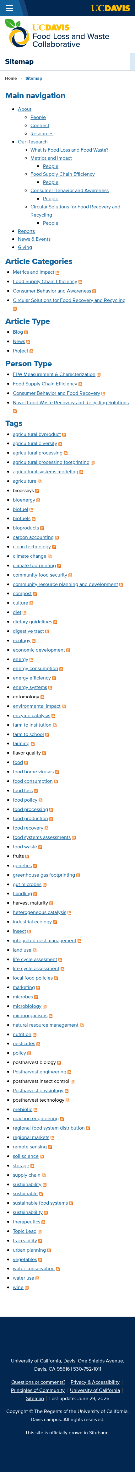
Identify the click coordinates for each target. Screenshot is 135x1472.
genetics (22, 865)
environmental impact (37, 706)
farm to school (28, 734)
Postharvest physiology (38, 1090)
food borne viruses (33, 771)
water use (23, 1277)
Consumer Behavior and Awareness (69, 190)
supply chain (26, 1175)
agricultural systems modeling (45, 471)
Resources (41, 133)
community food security (40, 574)
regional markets (31, 1137)
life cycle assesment (35, 959)
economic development (39, 649)
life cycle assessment (36, 968)
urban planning (29, 1250)
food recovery (28, 827)
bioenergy (24, 499)
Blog (18, 332)
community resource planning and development (65, 584)
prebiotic (22, 1109)
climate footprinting (34, 565)
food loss (23, 790)
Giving (25, 247)
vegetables (25, 1259)
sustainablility (28, 1212)
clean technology (32, 546)
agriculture (24, 481)
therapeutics (26, 1221)
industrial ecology (32, 921)
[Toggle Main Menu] (9, 8)
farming (21, 743)
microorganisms (30, 1015)
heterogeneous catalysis (39, 912)
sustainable (25, 1193)
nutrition (22, 1034)
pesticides (24, 1043)
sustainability (27, 1184)
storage (21, 1165)
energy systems (30, 687)
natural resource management (45, 1025)
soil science (26, 1156)
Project (20, 350)
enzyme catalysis (31, 715)
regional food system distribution (49, 1127)
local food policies (33, 977)
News (19, 341)
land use (22, 950)
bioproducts (26, 527)
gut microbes (27, 884)
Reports (26, 231)
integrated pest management (44, 940)
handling (22, 893)
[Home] (58, 34)
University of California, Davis (43, 1360)
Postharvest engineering (39, 1071)
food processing (30, 809)
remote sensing (30, 1146)
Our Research (33, 141)
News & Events (34, 239)
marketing (24, 987)
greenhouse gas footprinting (44, 874)
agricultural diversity (35, 443)
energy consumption (35, 668)
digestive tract (28, 631)
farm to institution (32, 724)
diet (17, 612)
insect (19, 931)
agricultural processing (37, 452)
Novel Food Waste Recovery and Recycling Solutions (71, 402)
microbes (23, 996)
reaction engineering (36, 1118)
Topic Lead (24, 1231)
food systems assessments (42, 837)
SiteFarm (99, 1432)
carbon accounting (33, 537)
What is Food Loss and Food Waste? (69, 149)
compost (22, 593)
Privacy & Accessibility (95, 1382)
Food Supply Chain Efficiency (62, 174)
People (38, 117)
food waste (25, 846)
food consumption (33, 781)
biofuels (21, 518)
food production (30, 818)
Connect (39, 125)
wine (18, 1287)
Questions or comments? (38, 1382)
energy (20, 659)
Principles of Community (38, 1390)
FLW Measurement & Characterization (54, 374)
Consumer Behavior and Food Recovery (56, 393)
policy (19, 1052)
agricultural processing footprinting (51, 462)
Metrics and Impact (51, 158)
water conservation (34, 1268)
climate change (29, 556)
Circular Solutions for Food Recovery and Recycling (69, 300)
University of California (95, 1390)
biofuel (20, 509)
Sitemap (35, 1398)
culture (20, 602)
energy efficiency (32, 677)
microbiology (27, 1006)
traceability (25, 1240)
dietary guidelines (32, 621)
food (18, 762)
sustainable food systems (40, 1202)
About (24, 109)
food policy (25, 799)
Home (11, 78)
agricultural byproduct (37, 434)
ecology (21, 640)
